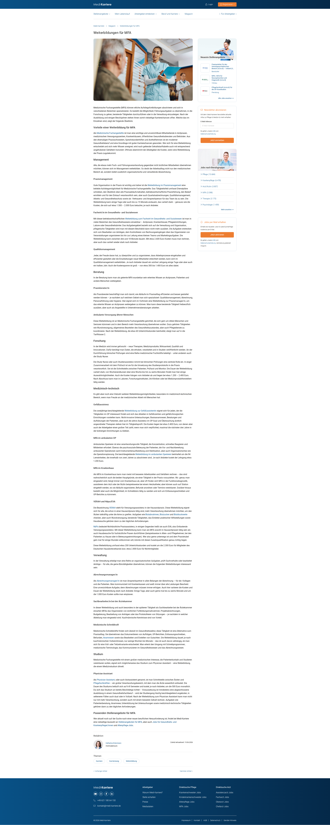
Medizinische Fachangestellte (110, 133)
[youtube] (95, 794)
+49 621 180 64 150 (106, 800)
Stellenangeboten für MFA (130, 722)
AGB (213, 131)
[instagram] (101, 794)
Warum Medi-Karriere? (152, 792)
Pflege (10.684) (209, 174)
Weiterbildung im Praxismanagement (164, 185)
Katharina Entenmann (113, 743)
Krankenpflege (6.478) (212, 180)
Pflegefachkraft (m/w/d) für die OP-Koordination (222, 88)
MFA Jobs (183, 806)
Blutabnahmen (152, 514)
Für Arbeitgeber (228, 14)
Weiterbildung (131, 761)
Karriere (99, 761)
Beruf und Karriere (170, 14)
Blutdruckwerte (180, 514)
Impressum (186, 820)
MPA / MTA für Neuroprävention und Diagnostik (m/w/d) (219, 78)
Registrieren (227, 4)
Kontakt (197, 820)
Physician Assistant (106, 680)
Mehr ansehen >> (227, 210)
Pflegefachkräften (101, 683)
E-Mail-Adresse (206, 121)
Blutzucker (164, 514)
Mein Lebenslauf (122, 14)
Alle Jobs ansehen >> (226, 98)
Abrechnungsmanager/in (108, 581)
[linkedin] (112, 794)
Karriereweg (114, 761)
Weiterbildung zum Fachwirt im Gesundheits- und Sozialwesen (153, 218)
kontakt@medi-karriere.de (109, 806)
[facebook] (106, 794)
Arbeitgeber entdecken (145, 14)
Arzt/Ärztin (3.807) (210, 186)
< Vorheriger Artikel (100, 771)
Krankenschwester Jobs (190, 792)
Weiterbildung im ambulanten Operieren (153, 454)
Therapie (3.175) (209, 198)
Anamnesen (108, 637)
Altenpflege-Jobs (125, 725)
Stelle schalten (149, 797)
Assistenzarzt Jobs (224, 792)
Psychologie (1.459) (211, 205)
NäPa (95, 526)
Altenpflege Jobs (186, 802)
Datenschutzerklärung (208, 134)
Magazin (189, 14)
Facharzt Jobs (222, 797)
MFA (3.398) (208, 192)
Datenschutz (215, 820)
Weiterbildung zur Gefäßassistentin (140, 411)
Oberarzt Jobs (222, 802)
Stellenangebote (100, 14)
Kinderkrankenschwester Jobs (192, 797)
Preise (145, 802)
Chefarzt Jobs (222, 806)
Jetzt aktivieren (217, 235)
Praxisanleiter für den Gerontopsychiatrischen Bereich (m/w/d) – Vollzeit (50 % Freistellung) (223, 66)
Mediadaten (147, 806)
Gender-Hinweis (230, 820)
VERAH (112, 508)
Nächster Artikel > (186, 771)
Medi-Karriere (98, 26)
